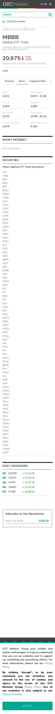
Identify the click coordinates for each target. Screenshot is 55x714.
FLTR (5, 248)
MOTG (5, 328)
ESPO (5, 241)
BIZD (5, 183)
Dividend (35, 103)
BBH (4, 179)
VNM (5, 445)
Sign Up (44, 521)
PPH (4, 354)
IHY (4, 292)
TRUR (5, 430)
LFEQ (5, 307)
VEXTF (12, 478)
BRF (4, 186)
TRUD (5, 405)
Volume (6, 103)
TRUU (5, 438)
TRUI (5, 416)
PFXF (5, 347)
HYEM (5, 281)
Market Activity (8, 29)
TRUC (5, 401)
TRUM (5, 419)
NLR (4, 339)
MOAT (5, 317)
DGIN (5, 223)
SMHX (5, 390)
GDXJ (5, 256)
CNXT (5, 208)
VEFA (5, 441)
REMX (5, 365)
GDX (4, 252)
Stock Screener (15, 21)
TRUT (5, 434)
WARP (6, 449)
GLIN (5, 263)
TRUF (5, 408)
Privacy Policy (33, 687)
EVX (4, 245)
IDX (4, 288)
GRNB (5, 270)
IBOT (5, 285)
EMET (5, 234)
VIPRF (11, 482)
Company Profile (38, 81)
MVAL (5, 336)
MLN (4, 314)
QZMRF (12, 473)
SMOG (6, 394)
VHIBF (12, 491)
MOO (5, 321)
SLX (4, 376)
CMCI (5, 205)
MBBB (25, 29)
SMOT (5, 398)
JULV (5, 303)
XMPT (5, 452)
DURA (5, 226)
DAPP (5, 215)
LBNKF (12, 487)
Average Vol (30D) (10, 123)
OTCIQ (43, 4)
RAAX (5, 358)
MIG (4, 310)
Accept (27, 705)
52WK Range (36, 113)
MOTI (5, 332)
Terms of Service (12, 694)
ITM (4, 299)
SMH (5, 383)
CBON (5, 194)
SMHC (5, 387)
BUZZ (5, 190)
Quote (22, 81)
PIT (4, 350)
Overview (9, 81)
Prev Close (7, 113)
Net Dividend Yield (40, 123)
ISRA (5, 296)
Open (4, 93)
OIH (4, 343)
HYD (4, 277)
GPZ (4, 266)
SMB (4, 379)
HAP (4, 274)
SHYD (5, 372)
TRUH (5, 412)
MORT (5, 325)
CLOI (5, 201)
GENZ (5, 259)
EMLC (5, 237)
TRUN (5, 423)
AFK (4, 172)
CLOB (5, 197)
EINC (5, 230)
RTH (4, 368)
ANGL (5, 175)
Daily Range (36, 93)
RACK (5, 361)
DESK (5, 219)
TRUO (5, 427)
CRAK (5, 212)
